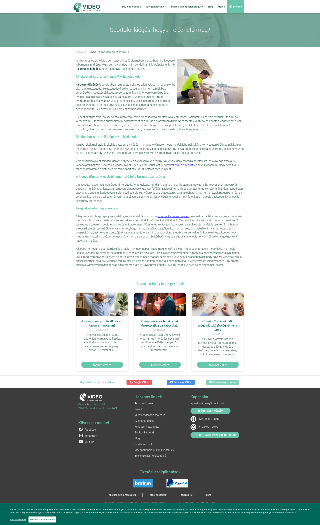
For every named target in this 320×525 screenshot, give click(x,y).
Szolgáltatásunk (155, 6)
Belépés (237, 6)
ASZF (208, 494)
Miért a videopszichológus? (187, 6)
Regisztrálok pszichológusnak (215, 435)
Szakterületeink (143, 444)
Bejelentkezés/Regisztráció (150, 455)
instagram (91, 435)
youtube (89, 442)
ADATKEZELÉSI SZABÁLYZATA (122, 494)
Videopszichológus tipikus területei (154, 450)
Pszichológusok (131, 6)
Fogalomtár (186, 494)
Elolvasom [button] (101, 364)
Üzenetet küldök (211, 410)
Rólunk (138, 409)
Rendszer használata (146, 426)
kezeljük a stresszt (181, 165)
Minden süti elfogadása (42, 519)
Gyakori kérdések (144, 432)
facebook (90, 429)
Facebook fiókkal (183, 382)
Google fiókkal (141, 382)
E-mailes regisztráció (224, 382)
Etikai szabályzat (158, 494)
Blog (210, 6)
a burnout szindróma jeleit (173, 216)
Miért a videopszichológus (149, 415)
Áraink (221, 6)
